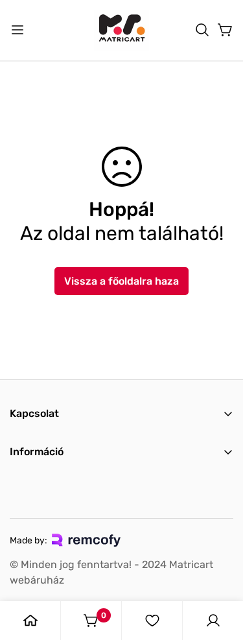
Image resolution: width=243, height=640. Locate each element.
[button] (202, 30)
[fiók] (213, 620)
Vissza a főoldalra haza (121, 281)
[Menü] (17, 30)
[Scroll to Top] (220, 571)
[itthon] (30, 620)
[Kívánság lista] (152, 620)
